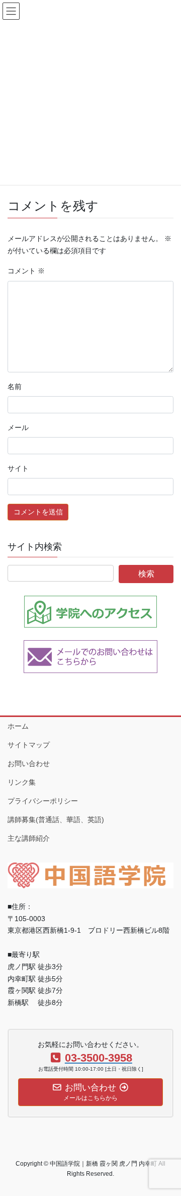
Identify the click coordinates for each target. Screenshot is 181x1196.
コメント (26, 271)
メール (18, 427)
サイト (18, 468)
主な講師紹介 (29, 838)
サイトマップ (29, 745)
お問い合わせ (29, 763)
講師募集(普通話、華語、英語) (56, 820)
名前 (15, 386)
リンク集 (22, 782)
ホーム (18, 726)
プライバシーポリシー (43, 801)
